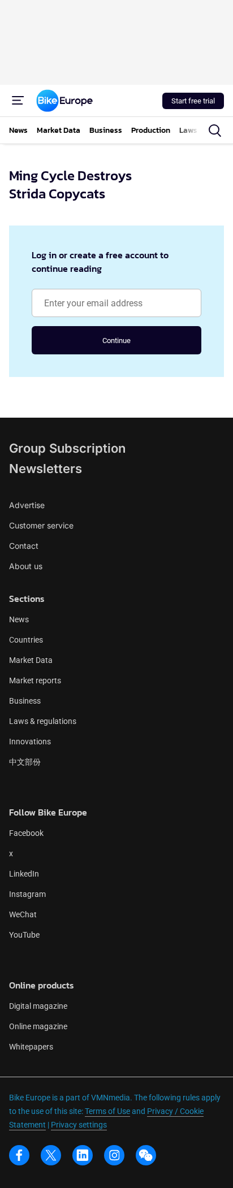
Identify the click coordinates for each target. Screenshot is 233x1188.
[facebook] (19, 1155)
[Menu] (18, 100)
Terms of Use (107, 1111)
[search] (215, 130)
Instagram (27, 894)
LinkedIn (24, 873)
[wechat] (146, 1155)
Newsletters (45, 468)
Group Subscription (67, 448)
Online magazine (38, 1026)
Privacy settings (79, 1124)
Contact (23, 545)
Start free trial (193, 101)
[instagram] (114, 1155)
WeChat (23, 914)
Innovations (30, 741)
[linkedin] (82, 1155)
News (19, 619)
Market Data (31, 660)
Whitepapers (31, 1046)
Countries (26, 639)
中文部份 (25, 761)
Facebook (26, 833)
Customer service (41, 525)
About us (25, 566)
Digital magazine (38, 1006)
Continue (116, 340)
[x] (51, 1155)
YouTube (24, 934)
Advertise (27, 505)
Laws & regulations (42, 721)
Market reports (35, 680)
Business (25, 700)
